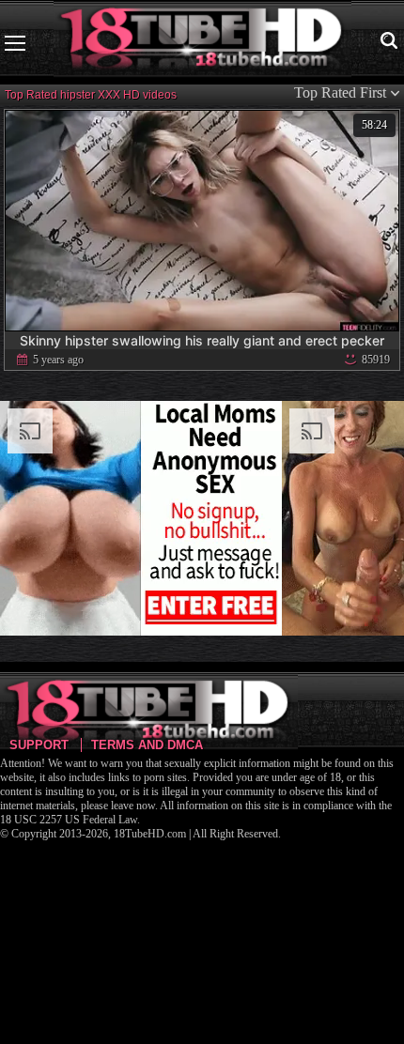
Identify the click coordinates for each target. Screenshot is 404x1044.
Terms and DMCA (147, 745)
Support (39, 745)
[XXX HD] (202, 42)
